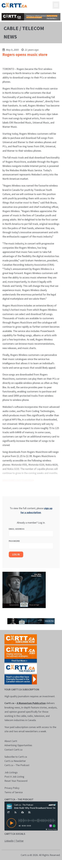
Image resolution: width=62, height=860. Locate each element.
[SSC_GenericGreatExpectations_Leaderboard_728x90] (31, 621)
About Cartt (10, 741)
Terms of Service (13, 792)
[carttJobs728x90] (31, 16)
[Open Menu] (56, 5)
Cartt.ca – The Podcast (16, 765)
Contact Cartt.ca (13, 749)
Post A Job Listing (14, 776)
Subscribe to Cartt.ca (15, 756)
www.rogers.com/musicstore (18, 480)
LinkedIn (9, 840)
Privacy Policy (11, 788)
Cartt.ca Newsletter (15, 761)
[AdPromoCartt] (20, 679)
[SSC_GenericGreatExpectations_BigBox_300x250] (24, 589)
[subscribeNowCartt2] (20, 639)
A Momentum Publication (31, 703)
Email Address (17, 529)
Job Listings (11, 772)
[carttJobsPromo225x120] (20, 653)
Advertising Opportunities (18, 745)
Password (14, 541)
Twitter (20, 840)
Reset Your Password (15, 780)
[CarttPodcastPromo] (20, 668)
